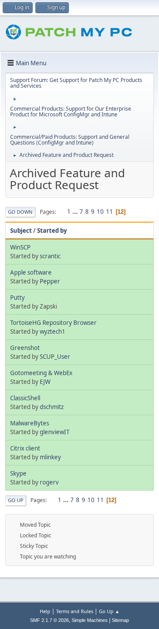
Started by (52, 230)
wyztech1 (52, 331)
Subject (21, 230)
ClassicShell (25, 398)
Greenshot (25, 348)
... (75, 212)
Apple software (31, 272)
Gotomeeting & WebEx (41, 373)
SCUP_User (55, 357)
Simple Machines (90, 620)
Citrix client (25, 448)
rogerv (49, 482)
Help (45, 611)
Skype (18, 473)
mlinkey (50, 457)
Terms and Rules (74, 611)
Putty (17, 297)
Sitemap (120, 620)
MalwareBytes (29, 423)
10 (100, 212)
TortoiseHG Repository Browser (53, 323)
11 (109, 212)
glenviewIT (54, 432)
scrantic (50, 256)
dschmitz (52, 407)
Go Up (15, 500)
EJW (45, 382)
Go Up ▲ (109, 611)
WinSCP (20, 247)
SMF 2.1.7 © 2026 (49, 620)
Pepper (50, 281)
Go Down (20, 211)
